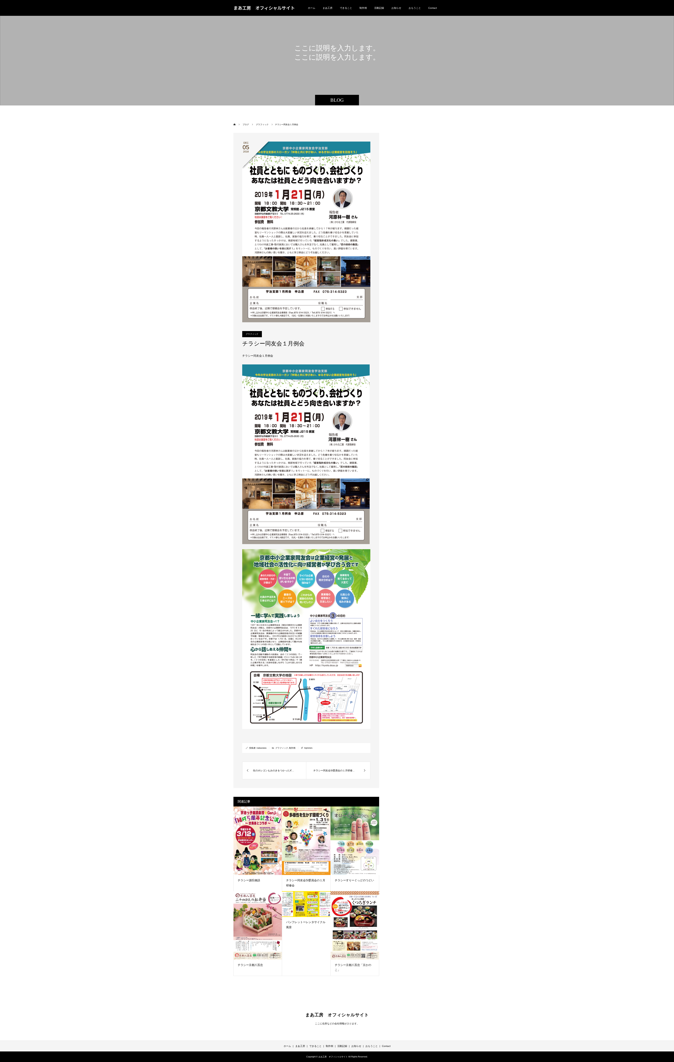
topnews (308, 748)
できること (346, 7)
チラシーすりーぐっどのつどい (354, 880)
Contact (432, 7)
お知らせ (396, 7)
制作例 (363, 7)
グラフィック (252, 334)
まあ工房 (327, 7)
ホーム (311, 7)
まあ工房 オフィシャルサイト (264, 8)
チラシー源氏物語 (249, 880)
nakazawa (261, 748)
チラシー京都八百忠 (250, 964)
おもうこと (415, 7)
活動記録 (379, 7)
